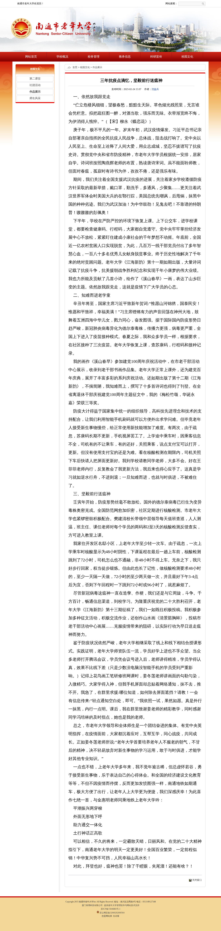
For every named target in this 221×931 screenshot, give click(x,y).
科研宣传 (156, 56)
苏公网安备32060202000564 (111, 913)
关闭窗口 (197, 880)
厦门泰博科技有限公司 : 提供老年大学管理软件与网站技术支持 (110, 905)
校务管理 (93, 56)
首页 (75, 67)
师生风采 (35, 98)
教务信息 (125, 56)
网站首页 (31, 56)
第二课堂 (35, 78)
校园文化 (187, 56)
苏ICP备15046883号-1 (110, 909)
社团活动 (35, 85)
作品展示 (35, 91)
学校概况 (62, 56)
